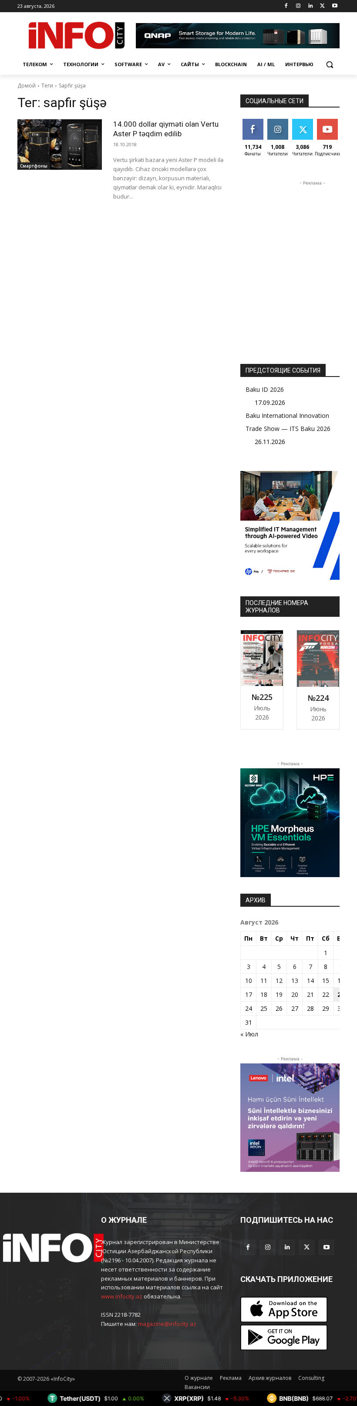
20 (294, 994)
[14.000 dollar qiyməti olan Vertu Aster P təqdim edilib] (59, 144)
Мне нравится (254, 125)
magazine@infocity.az (167, 1324)
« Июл (249, 1034)
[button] (329, 64)
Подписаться (334, 122)
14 (310, 980)
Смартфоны (33, 166)
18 (263, 994)
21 (310, 994)
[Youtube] (335, 6)
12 (279, 980)
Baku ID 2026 (265, 389)
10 (248, 980)
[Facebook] (286, 6)
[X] (322, 6)
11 (263, 980)
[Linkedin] (311, 6)
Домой (26, 85)
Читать (277, 122)
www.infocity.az (121, 1296)
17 (248, 994)
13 (294, 980)
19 (279, 994)
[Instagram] (298, 6)
